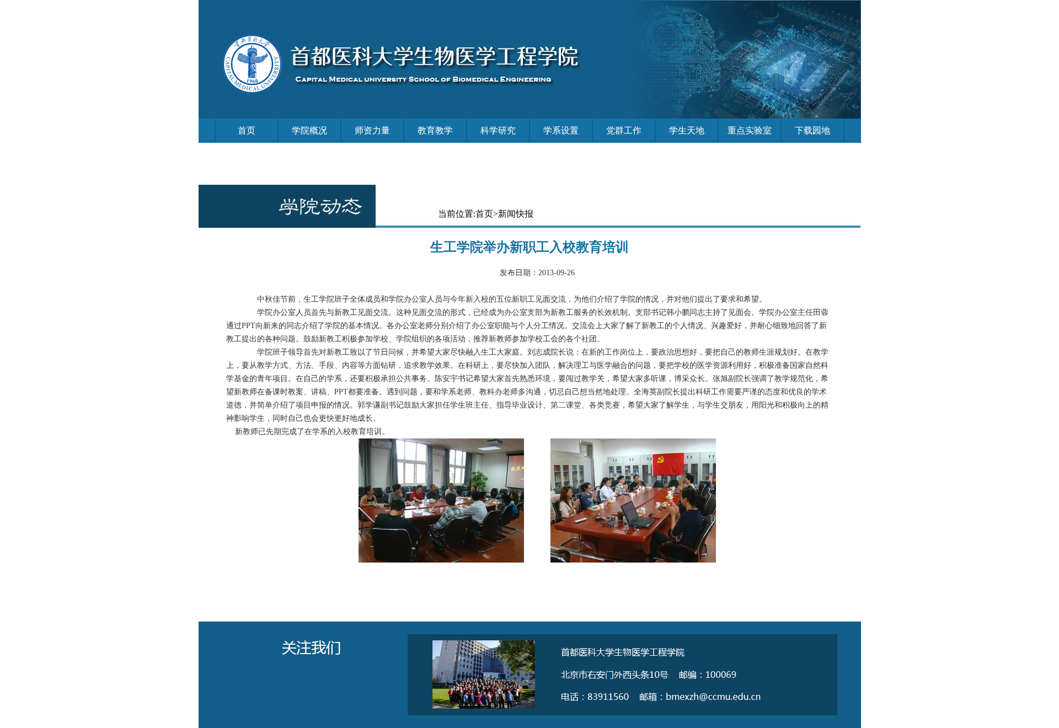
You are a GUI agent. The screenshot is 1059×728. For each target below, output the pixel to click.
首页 (246, 130)
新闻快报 (515, 213)
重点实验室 (750, 130)
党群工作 (623, 130)
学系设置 (561, 130)
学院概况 (309, 130)
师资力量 (372, 130)
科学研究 (498, 130)
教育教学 (435, 130)
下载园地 (812, 130)
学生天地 (686, 130)
